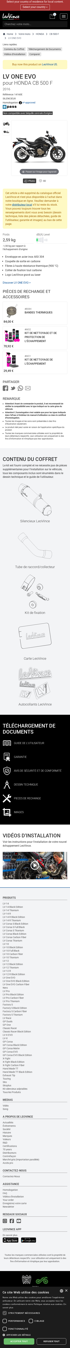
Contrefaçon (9, 1156)
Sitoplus (7, 1085)
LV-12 (6, 960)
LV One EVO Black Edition (16, 981)
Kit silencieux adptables (15, 1088)
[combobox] (61, 1291)
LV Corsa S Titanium (13, 930)
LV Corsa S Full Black (14, 927)
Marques (7, 1136)
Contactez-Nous (11, 1176)
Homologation (10, 1190)
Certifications (10, 1146)
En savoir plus (10, 1235)
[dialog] (35, 1317)
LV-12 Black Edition (13, 964)
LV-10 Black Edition (13, 947)
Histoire (7, 1132)
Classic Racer (10, 1028)
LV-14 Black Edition (13, 907)
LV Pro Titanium (11, 1001)
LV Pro (6, 991)
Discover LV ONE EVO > (17, 282)
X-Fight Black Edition (13, 1062)
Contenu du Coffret (14, 49)
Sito (5, 1082)
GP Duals (7, 1021)
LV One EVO (9, 977)
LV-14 (6, 903)
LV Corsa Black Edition (14, 934)
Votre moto (24, 34)
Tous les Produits (12, 1092)
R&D (5, 1142)
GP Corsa (8, 1041)
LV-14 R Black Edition (14, 917)
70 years (7, 1149)
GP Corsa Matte (11, 1048)
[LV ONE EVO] (6, 123)
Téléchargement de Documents (44, 49)
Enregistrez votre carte (15, 1203)
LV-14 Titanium (11, 910)
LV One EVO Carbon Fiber (16, 984)
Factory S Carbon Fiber (15, 1011)
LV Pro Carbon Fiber (13, 998)
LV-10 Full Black (11, 950)
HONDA (40, 34)
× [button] (66, 1290)
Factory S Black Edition (15, 1008)
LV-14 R (7, 913)
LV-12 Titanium (11, 967)
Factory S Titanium (13, 1014)
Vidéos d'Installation (14, 54)
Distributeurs (9, 1152)
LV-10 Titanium (11, 957)
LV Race (7, 1018)
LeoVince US (49, 64)
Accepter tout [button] (19, 1341)
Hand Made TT (10, 1068)
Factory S (8, 1004)
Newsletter (8, 1206)
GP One (7, 1024)
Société (6, 1129)
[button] (35, 1335)
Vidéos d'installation (13, 1196)
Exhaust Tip (9, 1075)
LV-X (5, 1038)
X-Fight (6, 1058)
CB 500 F (54, 34)
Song (5, 1109)
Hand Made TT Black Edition (17, 1072)
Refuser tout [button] (51, 1341)
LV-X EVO (8, 1035)
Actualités (8, 1122)
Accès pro (8, 1163)
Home (10, 34)
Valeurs (7, 1139)
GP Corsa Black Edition (15, 1045)
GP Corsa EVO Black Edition (17, 1055)
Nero (5, 987)
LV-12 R (7, 971)
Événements (9, 1126)
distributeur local (22, 204)
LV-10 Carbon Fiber (13, 954)
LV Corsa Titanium (12, 940)
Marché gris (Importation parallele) (21, 1159)
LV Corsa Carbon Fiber (14, 937)
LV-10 (6, 944)
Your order (8, 1200)
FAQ (5, 1193)
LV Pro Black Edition (13, 994)
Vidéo (6, 1105)
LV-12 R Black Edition (14, 974)
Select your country (34, 7)
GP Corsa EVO (10, 1051)
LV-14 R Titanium (12, 920)
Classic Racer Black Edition (17, 1031)
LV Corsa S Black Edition (15, 923)
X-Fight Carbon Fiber (13, 1065)
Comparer (34, 54)
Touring (7, 1078)
